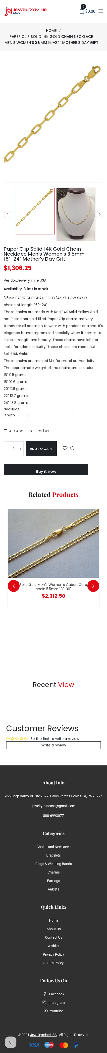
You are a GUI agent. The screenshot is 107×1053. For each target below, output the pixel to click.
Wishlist (53, 946)
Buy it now (46, 471)
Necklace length (12, 412)
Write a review (53, 745)
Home (51, 30)
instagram (57, 1003)
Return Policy (53, 963)
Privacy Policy (53, 954)
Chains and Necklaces (53, 847)
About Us (54, 929)
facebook (56, 994)
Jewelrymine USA (43, 1035)
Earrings (53, 881)
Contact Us (53, 937)
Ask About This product (29, 430)
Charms (54, 872)
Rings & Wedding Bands (53, 864)
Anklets (53, 889)
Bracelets (53, 855)
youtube (56, 1011)
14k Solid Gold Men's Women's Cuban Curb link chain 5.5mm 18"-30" (53, 586)
